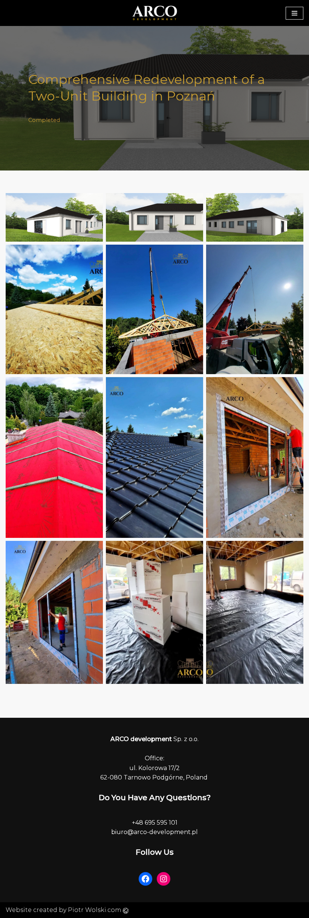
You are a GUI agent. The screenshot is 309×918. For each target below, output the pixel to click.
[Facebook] (145, 879)
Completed (44, 120)
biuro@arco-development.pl (154, 832)
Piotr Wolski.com (95, 909)
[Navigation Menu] (294, 13)
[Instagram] (163, 879)
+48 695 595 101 (154, 822)
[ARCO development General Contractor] (154, 13)
